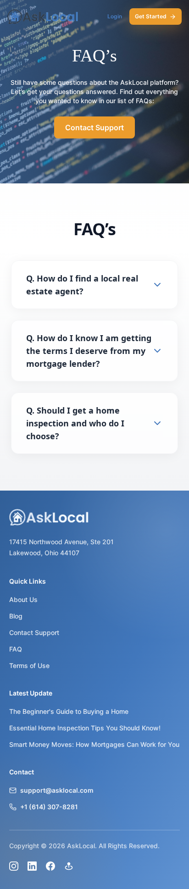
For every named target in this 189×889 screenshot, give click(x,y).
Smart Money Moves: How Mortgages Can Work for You (94, 744)
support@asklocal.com (57, 790)
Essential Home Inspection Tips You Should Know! (85, 728)
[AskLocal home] (94, 517)
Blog (15, 616)
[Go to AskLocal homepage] (43, 16)
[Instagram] (13, 866)
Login (114, 16)
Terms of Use (29, 665)
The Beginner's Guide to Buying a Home (68, 711)
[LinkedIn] (32, 866)
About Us (23, 599)
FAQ (15, 649)
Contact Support (94, 127)
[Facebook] (50, 866)
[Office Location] (68, 866)
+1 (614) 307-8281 (49, 807)
